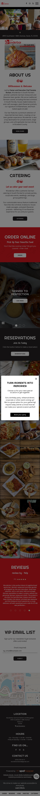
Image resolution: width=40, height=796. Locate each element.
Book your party (20, 415)
